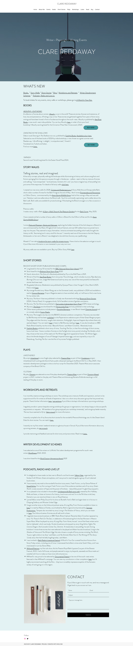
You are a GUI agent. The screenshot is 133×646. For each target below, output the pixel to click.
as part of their (75, 358)
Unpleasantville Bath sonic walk (69, 491)
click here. (65, 184)
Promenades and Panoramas (90, 192)
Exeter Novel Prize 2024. (60, 160)
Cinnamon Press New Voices (63, 125)
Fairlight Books (32, 328)
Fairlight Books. (70, 135)
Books (26, 92)
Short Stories (46, 92)
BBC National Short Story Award (67, 268)
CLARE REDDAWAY (66, 3)
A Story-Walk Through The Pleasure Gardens (59, 211)
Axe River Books (45, 277)
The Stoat (36, 306)
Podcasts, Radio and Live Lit (44, 95)
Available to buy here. (84, 135)
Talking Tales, (79, 475)
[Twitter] (27, 639)
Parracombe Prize (62, 306)
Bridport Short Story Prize (49, 271)
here (69, 122)
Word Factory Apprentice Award (51, 458)
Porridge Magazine (63, 309)
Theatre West (72, 374)
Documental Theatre (62, 556)
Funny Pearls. (45, 312)
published (50, 317)
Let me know (57, 401)
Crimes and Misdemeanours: (61, 190)
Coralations (85, 358)
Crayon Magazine (38, 293)
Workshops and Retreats (68, 92)
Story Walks (35, 92)
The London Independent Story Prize (69, 304)
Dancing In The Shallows (40, 135)
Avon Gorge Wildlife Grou (61, 195)
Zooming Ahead (93, 374)
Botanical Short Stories (88, 298)
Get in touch (50, 412)
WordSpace (32, 453)
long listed (44, 125)
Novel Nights (31, 486)
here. (35, 146)
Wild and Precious (33, 548)
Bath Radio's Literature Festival (49, 540)
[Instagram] (25, 639)
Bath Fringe (84, 211)
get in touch (43, 428)
